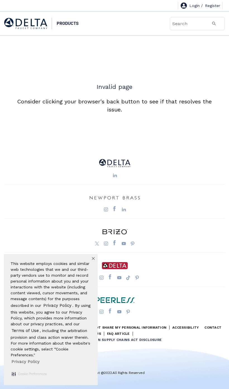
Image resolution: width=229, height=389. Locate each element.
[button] (29, 373)
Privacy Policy (25, 361)
